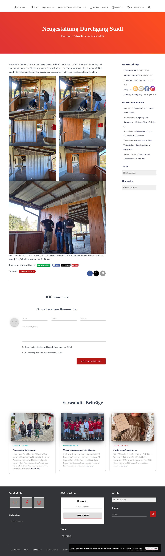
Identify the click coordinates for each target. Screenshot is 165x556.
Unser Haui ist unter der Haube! (79, 450)
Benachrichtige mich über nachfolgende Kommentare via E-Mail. (48, 347)
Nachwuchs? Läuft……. (125, 450)
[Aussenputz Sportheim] (32, 427)
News (36, 7)
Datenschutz (52, 550)
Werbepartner (137, 7)
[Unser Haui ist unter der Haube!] (82, 427)
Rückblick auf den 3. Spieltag (134, 80)
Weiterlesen (35, 469)
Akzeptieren (151, 548)
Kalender (49, 7)
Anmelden (67, 536)
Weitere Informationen (134, 548)
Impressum (37, 550)
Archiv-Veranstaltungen (73, 7)
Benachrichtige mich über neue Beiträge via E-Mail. (44, 353)
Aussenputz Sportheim (131, 75)
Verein (118, 7)
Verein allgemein (27, 271)
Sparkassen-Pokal (129, 70)
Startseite (22, 7)
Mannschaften (100, 7)
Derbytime (127, 90)
